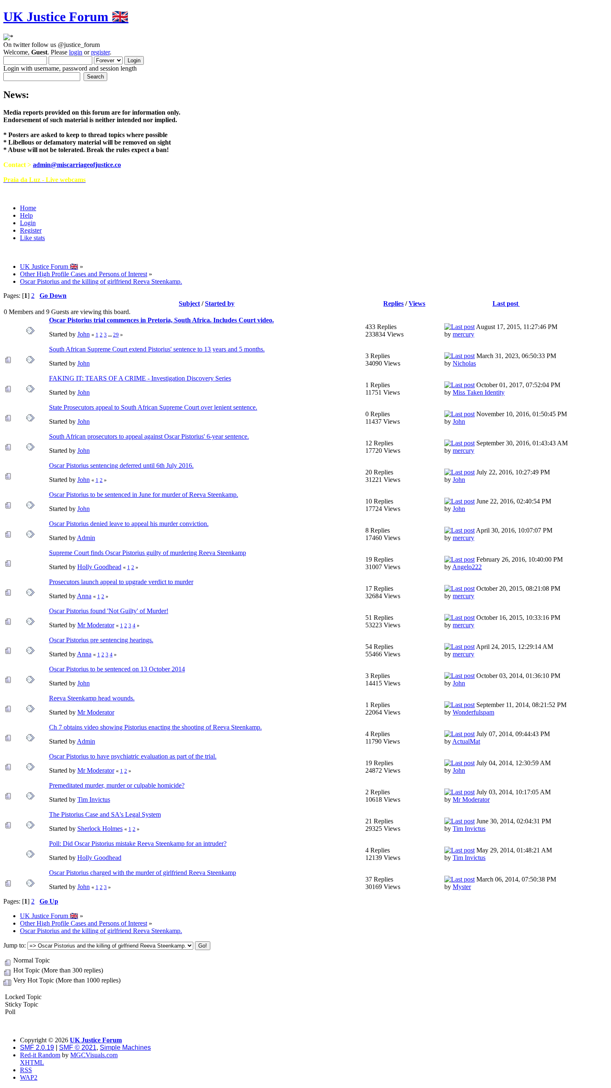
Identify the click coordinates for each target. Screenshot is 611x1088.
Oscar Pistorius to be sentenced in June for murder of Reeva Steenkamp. (143, 494)
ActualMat (466, 741)
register (100, 52)
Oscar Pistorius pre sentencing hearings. (101, 639)
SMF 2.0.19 (37, 1047)
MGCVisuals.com (94, 1055)
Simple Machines (125, 1047)
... (110, 335)
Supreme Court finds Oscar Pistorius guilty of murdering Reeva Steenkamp (147, 552)
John (83, 334)
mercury (463, 334)
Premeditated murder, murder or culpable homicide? (117, 785)
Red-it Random (40, 1055)
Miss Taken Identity (479, 392)
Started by (219, 303)
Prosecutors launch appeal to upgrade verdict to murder (121, 581)
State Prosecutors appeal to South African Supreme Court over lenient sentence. (153, 407)
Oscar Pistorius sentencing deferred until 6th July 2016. (121, 465)
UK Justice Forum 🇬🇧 (65, 16)
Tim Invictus (93, 799)
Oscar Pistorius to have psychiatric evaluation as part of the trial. (133, 756)
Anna (84, 595)
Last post (506, 303)
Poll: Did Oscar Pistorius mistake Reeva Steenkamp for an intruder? (138, 843)
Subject (189, 303)
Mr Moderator (95, 625)
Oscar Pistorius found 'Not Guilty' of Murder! (108, 610)
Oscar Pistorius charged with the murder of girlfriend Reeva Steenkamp (142, 872)
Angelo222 (467, 566)
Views (417, 303)
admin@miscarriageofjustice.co (77, 164)
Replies (393, 303)
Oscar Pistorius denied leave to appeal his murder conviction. (129, 523)
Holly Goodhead (99, 566)
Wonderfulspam (473, 712)
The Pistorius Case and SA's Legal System (105, 814)
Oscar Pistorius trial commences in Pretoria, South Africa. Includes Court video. (161, 320)
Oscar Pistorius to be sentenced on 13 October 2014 (117, 669)
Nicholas (464, 363)
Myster (462, 886)
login (75, 52)
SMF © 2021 (77, 1047)
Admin (86, 537)
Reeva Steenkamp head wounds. (92, 698)
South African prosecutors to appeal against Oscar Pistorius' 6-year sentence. (149, 436)
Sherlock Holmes (100, 828)
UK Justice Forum (96, 1040)
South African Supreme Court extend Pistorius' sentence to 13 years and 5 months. (157, 349)
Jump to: (14, 945)
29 (116, 335)
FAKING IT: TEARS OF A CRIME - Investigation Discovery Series (140, 378)
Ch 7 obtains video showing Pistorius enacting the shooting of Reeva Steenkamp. (155, 727)
